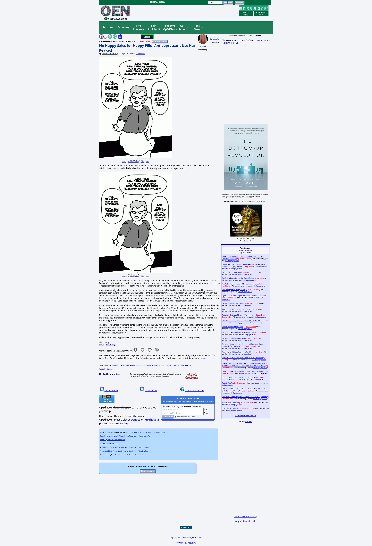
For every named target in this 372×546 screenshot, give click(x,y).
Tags (188, 365)
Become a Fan (215, 39)
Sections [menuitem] (108, 27)
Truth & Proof (227, 383)
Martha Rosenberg (133, 162)
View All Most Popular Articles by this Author (148, 432)
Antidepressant (136, 365)
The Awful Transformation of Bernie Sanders (238, 284)
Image (124, 162)
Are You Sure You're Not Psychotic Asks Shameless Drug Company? (124, 447)
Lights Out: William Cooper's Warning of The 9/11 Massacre (244, 296)
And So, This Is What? (230, 403)
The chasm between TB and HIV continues (237, 315)
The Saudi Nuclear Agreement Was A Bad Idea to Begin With (244, 397)
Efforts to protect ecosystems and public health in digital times (245, 371)
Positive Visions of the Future (232, 327)
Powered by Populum (186, 542)
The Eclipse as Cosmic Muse (232, 272)
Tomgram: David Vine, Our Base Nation (236, 332)
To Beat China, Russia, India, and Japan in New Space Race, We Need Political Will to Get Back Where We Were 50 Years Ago (245, 365)
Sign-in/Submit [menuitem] (153, 27)
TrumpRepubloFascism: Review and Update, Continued (242, 358)
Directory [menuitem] (123, 27)
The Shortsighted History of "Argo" (234, 290)
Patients (169, 365)
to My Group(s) (105, 369)
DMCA (147, 162)
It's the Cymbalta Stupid (109, 443)
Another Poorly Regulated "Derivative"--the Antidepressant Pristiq (124, 455)
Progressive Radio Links (245, 521)
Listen (147, 36)
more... (201, 358)
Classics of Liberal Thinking (245, 516)
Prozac (182, 365)
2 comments (140, 54)
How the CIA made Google (231, 408)
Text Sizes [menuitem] (197, 27)
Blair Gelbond (251, 327)
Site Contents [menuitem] (138, 27)
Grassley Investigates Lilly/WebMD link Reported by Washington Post (125, 436)
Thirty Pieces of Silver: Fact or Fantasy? (236, 352)
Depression (146, 365)
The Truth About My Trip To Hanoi (234, 338)
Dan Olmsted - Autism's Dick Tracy (234, 303)
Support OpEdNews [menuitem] (169, 27)
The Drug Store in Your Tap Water (112, 440)
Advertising (116, 365)
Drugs (163, 365)
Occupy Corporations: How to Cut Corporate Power (240, 377)
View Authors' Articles (194, 390)
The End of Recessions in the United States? (238, 278)
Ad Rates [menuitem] (181, 27)
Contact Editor (151, 390)
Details (142, 162)
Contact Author (111, 390)
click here (248, 422)
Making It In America (230, 309)
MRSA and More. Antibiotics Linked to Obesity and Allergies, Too (124, 451)
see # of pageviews (232, 261)
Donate (135, 419)
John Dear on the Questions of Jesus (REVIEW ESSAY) (241, 321)
